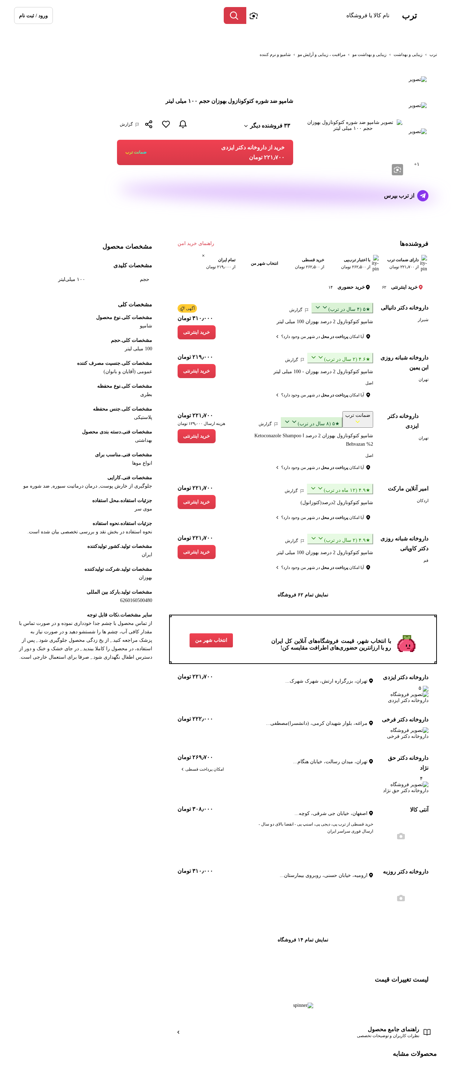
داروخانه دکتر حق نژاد (408, 763)
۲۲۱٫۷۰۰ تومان (195, 415)
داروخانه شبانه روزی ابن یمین (404, 362)
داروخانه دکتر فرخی (405, 719)
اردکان (422, 500)
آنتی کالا (419, 810)
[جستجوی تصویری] (253, 15)
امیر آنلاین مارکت (408, 488)
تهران (423, 379)
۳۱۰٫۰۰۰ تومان (195, 318)
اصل (369, 383)
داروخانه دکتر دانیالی (404, 308)
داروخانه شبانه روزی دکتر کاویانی (404, 543)
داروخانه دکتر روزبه (405, 871)
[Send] (422, 195)
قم (426, 560)
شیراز (423, 319)
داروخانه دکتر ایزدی (403, 421)
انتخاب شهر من (211, 640)
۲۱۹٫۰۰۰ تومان (195, 357)
